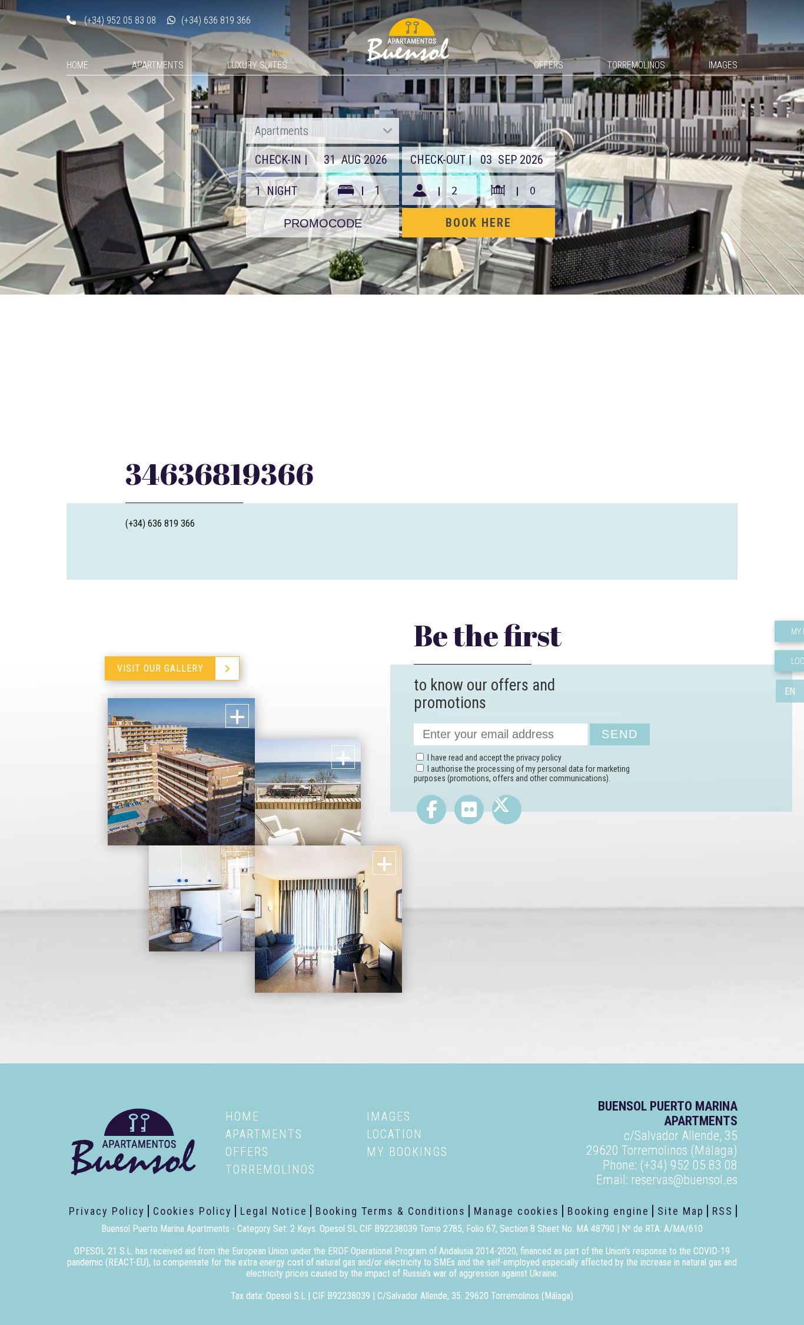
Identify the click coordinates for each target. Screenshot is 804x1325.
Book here (478, 223)
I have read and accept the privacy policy (494, 757)
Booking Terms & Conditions (390, 1211)
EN (790, 690)
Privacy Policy (107, 1211)
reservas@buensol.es (684, 1179)
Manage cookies (516, 1211)
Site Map (680, 1211)
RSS (722, 1211)
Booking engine (608, 1211)
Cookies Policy (192, 1211)
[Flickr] (469, 809)
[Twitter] (506, 809)
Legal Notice (273, 1211)
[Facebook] (431, 809)
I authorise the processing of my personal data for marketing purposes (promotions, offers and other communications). (522, 773)
